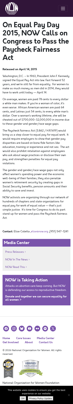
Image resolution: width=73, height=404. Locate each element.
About (29, 342)
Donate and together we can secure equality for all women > (36, 298)
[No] (68, 395)
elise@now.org (39, 231)
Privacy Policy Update (40, 398)
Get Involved (11, 342)
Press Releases (14, 252)
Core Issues (23, 338)
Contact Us (46, 342)
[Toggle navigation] (63, 8)
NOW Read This (15, 267)
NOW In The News (16, 259)
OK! (23, 398)
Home (6, 338)
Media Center (45, 338)
